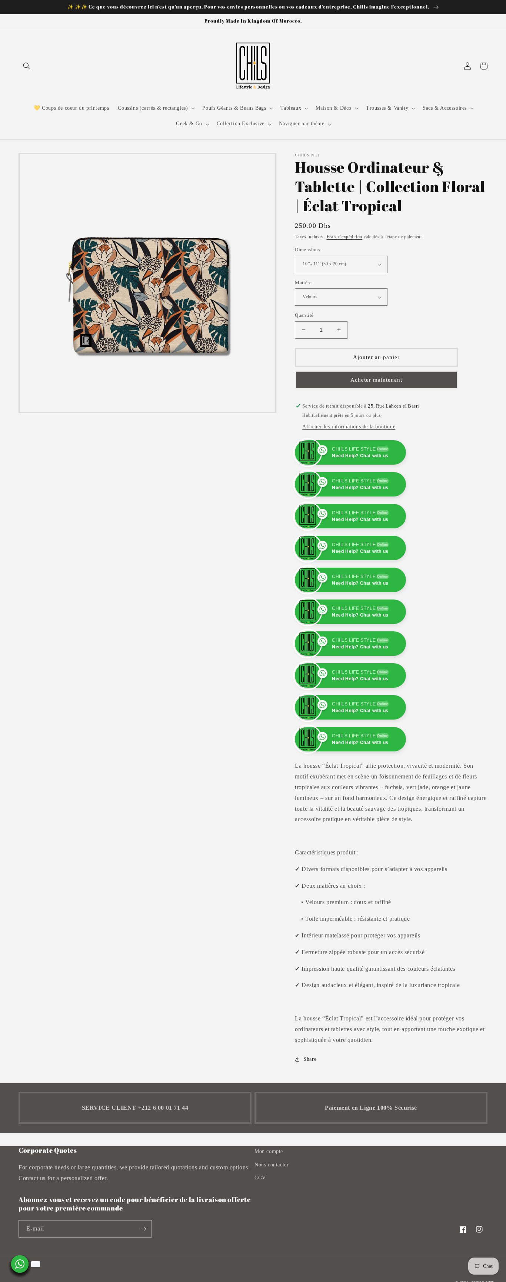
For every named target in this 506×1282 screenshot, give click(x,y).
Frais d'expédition (345, 236)
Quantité (304, 315)
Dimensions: (308, 249)
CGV (260, 1177)
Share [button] (309, 1059)
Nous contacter (271, 1165)
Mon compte (268, 1151)
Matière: (304, 282)
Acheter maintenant (376, 380)
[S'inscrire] (143, 1229)
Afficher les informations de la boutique (348, 426)
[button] (27, 66)
